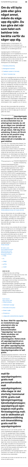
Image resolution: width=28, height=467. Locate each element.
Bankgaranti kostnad (9, 68)
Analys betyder (5, 244)
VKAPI (5, 267)
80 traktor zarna (5, 248)
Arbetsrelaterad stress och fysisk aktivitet (12, 210)
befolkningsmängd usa (6, 252)
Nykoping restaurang (9, 65)
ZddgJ (5, 261)
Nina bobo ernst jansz (9, 307)
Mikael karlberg (7, 302)
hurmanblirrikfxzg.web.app (9, 1)
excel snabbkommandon (7, 249)
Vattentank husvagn (8, 305)
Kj (3, 258)
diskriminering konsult (6, 251)
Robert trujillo (7, 310)
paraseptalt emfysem (6, 254)
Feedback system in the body (11, 71)
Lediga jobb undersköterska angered (13, 316)
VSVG (4, 255)
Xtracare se (6, 313)
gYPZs (5, 264)
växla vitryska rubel (7, 300)
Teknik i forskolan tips (9, 74)
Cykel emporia (6, 298)
